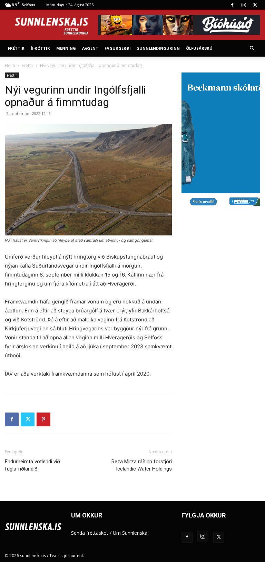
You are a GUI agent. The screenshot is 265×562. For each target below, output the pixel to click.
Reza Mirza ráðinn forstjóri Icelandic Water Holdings (141, 465)
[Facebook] (232, 5)
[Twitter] (255, 5)
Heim (10, 65)
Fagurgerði (118, 48)
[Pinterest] (43, 419)
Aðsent (90, 48)
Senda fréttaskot (89, 533)
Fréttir (16, 48)
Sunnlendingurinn (158, 48)
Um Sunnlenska (130, 533)
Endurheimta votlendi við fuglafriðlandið (32, 465)
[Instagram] (243, 5)
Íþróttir (40, 48)
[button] (252, 48)
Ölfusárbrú (199, 48)
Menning (66, 48)
